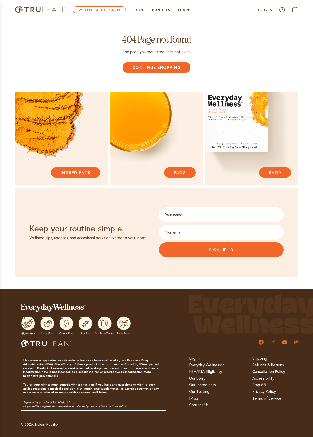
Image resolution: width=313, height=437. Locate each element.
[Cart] (294, 9)
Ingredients (75, 172)
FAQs (180, 172)
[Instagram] (272, 342)
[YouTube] (284, 342)
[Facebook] (261, 342)
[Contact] (282, 9)
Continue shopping (156, 67)
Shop (275, 172)
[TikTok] (296, 342)
